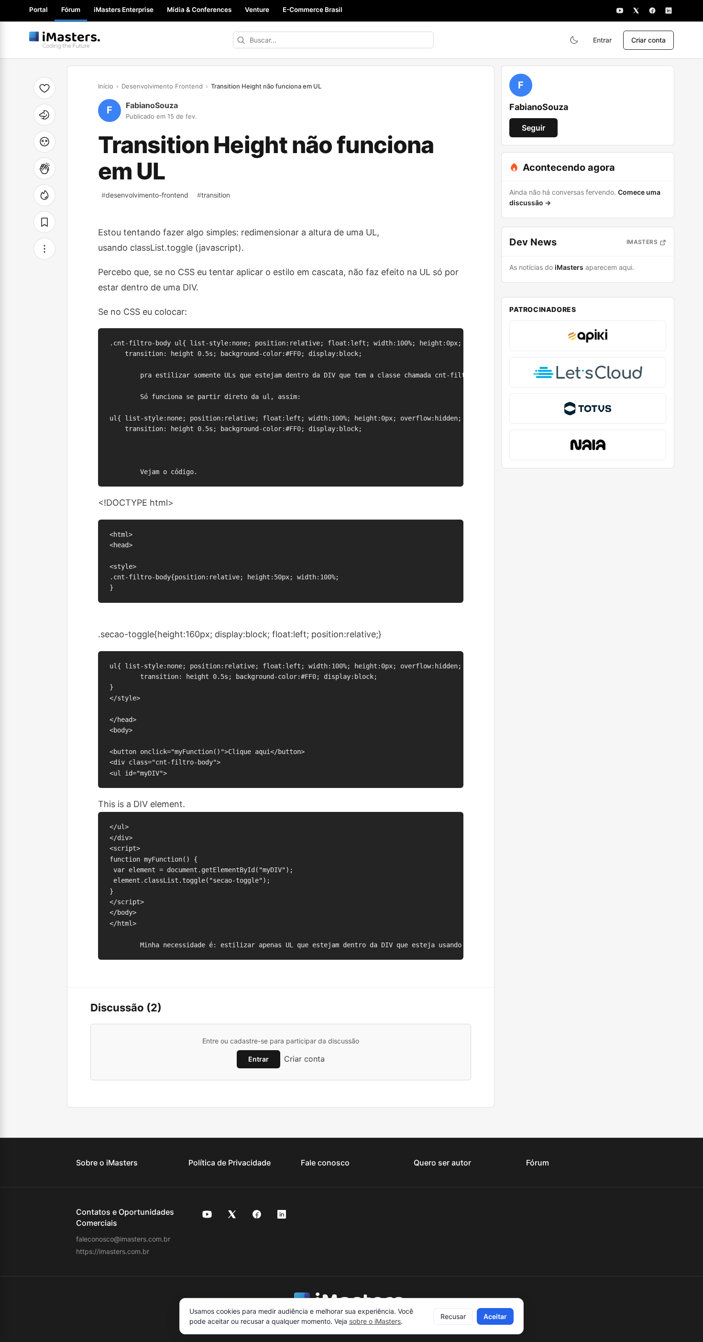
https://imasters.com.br (112, 1251)
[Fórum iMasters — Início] (64, 40)
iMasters (642, 241)
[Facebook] (652, 10)
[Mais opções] (44, 248)
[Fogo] (44, 195)
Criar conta (648, 40)
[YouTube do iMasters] (207, 1214)
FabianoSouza (152, 105)
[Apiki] (587, 336)
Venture (257, 9)
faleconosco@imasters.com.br (123, 1239)
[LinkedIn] (668, 10)
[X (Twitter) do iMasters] (232, 1214)
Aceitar (495, 1316)
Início (105, 86)
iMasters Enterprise (124, 9)
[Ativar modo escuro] (574, 40)
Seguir (533, 128)
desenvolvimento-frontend (144, 195)
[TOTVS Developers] (587, 408)
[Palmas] (44, 168)
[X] (636, 10)
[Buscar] (241, 40)
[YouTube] (620, 10)
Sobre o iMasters (107, 1162)
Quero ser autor (442, 1162)
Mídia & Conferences (199, 9)
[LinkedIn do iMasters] (281, 1214)
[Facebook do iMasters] (256, 1214)
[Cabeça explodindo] (44, 141)
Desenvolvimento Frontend (162, 86)
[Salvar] (44, 222)
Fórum (70, 9)
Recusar (453, 1316)
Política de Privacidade (229, 1162)
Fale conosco (325, 1162)
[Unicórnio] (44, 114)
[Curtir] (44, 88)
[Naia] (587, 445)
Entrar (602, 40)
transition (213, 195)
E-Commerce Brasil (312, 9)
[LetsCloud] (587, 372)
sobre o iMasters (375, 1321)
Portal (38, 9)
